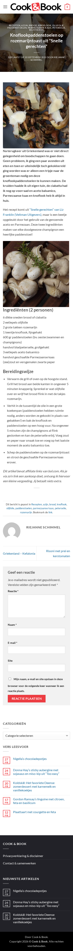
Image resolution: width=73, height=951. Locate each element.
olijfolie (58, 25)
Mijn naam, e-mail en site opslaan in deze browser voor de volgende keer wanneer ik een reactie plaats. (36, 685)
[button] (5, 6)
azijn (24, 25)
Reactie (13, 591)
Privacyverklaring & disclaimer (23, 856)
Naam (12, 624)
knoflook (44, 25)
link (50, 512)
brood (33, 25)
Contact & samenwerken (19, 863)
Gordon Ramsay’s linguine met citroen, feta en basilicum (38, 801)
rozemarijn (36, 30)
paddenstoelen (17, 27)
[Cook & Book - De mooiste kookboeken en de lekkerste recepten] (36, 7)
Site (10, 660)
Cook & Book (40, 937)
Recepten (14, 25)
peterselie (58, 27)
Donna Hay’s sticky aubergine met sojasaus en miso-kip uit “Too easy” (36, 771)
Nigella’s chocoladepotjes (30, 758)
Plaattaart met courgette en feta (34, 812)
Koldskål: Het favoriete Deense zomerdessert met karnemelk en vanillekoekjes (34, 786)
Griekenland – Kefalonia (19, 553)
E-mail (12, 642)
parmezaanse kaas (39, 27)
